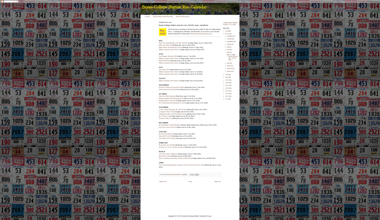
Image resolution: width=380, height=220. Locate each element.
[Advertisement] (149, 51)
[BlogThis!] (192, 175)
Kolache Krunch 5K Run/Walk (168, 89)
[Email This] (191, 175)
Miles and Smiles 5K (165, 45)
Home (190, 181)
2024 (227, 74)
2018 (227, 83)
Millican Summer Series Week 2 (169, 58)
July (228, 47)
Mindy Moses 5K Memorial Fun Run (170, 47)
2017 (227, 85)
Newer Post (162, 181)
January (229, 71)
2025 (227, 34)
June (228, 49)
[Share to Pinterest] (198, 175)
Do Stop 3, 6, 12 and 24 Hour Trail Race (171, 147)
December (230, 36)
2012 (227, 99)
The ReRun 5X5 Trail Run (167, 138)
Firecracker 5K (163, 69)
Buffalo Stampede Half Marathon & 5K (171, 98)
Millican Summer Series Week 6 (169, 81)
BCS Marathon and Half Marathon (170, 125)
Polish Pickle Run (164, 61)
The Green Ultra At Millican (168, 154)
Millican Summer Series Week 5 (169, 74)
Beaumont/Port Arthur (183, 16)
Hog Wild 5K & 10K (165, 136)
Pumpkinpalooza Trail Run (167, 100)
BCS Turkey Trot (164, 116)
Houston (147, 16)
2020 (227, 77)
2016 (227, 88)
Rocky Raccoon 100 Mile (167, 145)
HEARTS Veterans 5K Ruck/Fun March (171, 87)
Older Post (217, 181)
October (229, 39)
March (229, 66)
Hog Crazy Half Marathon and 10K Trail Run (173, 43)
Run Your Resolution (165, 134)
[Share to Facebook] (196, 175)
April (228, 63)
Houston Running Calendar (172, 174)
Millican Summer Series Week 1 (169, 49)
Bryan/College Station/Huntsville (163, 16)
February (230, 68)
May (228, 52)
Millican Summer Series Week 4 (169, 72)
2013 (227, 96)
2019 (227, 80)
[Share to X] (194, 175)
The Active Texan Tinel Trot (168, 127)
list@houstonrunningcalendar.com (201, 34)
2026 (227, 31)
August (229, 44)
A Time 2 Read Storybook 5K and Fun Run (172, 109)
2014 (227, 93)
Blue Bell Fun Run (165, 156)
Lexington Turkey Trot (166, 112)
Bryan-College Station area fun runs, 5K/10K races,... (232, 57)
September (230, 41)
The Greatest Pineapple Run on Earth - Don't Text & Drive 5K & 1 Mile (181, 165)
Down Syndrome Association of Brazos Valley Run (175, 158)
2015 (227, 91)
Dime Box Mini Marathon (167, 96)
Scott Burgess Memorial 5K (167, 56)
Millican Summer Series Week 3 (169, 63)
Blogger (209, 216)
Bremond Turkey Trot (165, 118)
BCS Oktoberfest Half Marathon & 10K (171, 103)
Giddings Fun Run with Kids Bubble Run (172, 114)
